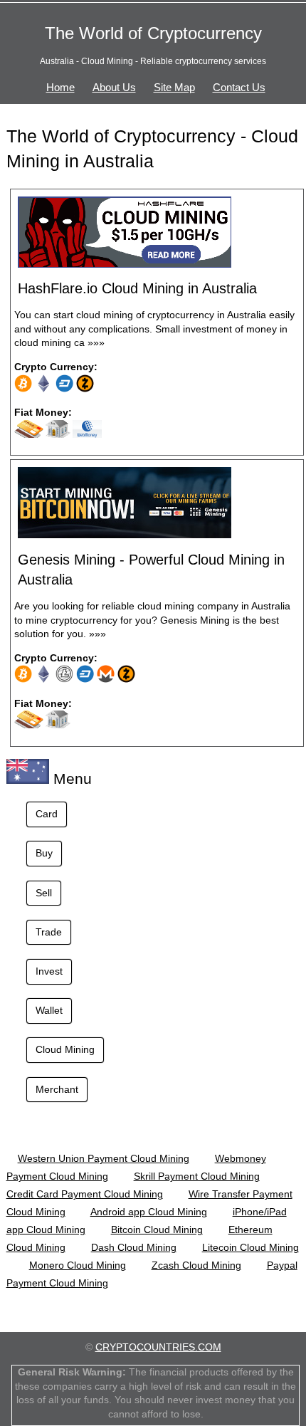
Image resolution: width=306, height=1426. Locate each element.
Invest (49, 971)
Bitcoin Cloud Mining (157, 1229)
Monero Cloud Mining (77, 1265)
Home (60, 87)
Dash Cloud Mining (133, 1247)
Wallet (49, 1010)
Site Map (174, 87)
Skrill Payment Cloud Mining (197, 1176)
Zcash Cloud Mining (196, 1265)
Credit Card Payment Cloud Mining (84, 1194)
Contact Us (239, 87)
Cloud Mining (65, 1049)
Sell (44, 892)
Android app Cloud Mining (148, 1211)
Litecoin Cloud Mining (250, 1247)
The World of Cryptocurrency (153, 33)
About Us (114, 87)
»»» (96, 342)
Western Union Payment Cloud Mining (103, 1158)
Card (47, 813)
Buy (44, 853)
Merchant (57, 1089)
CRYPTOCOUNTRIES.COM (158, 1347)
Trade (49, 932)
